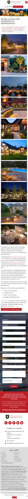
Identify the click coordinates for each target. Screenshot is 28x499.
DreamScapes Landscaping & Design (10, 466)
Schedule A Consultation (11, 309)
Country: (4, 352)
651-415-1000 (9, 6)
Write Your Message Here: (8, 369)
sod (2, 479)
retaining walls (23, 471)
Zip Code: (5, 364)
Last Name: (5, 325)
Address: (4, 341)
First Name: (5, 319)
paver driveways (5, 472)
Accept (14, 497)
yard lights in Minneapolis (18, 262)
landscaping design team (15, 469)
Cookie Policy (20, 495)
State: (4, 358)
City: (3, 347)
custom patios (15, 471)
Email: (4, 336)
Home (3, 27)
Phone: (4, 330)
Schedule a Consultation (18, 6)
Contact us (4, 301)
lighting (5, 479)
